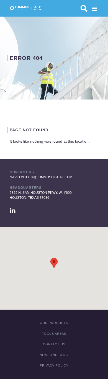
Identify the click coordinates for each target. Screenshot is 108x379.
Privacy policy (54, 365)
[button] (54, 263)
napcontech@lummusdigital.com (41, 177)
